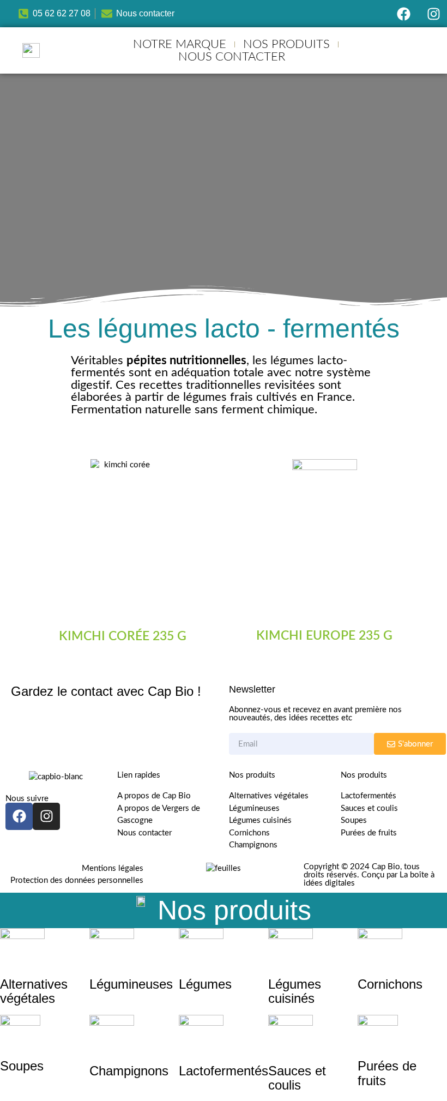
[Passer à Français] (407, 56)
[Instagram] (433, 13)
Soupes (22, 1065)
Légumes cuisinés (294, 991)
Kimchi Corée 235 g (122, 636)
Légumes (205, 984)
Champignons (128, 1070)
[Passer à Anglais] (407, 43)
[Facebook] (403, 13)
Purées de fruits (387, 1072)
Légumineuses (131, 984)
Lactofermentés (223, 1070)
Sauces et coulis (297, 1077)
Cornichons (390, 984)
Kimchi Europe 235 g (324, 635)
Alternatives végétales (34, 991)
